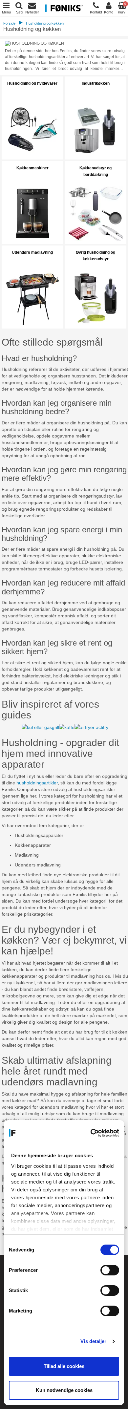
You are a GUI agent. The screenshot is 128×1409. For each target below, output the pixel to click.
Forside (9, 23)
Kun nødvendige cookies (64, 1390)
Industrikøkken (96, 83)
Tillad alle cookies (64, 1366)
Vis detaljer (93, 1341)
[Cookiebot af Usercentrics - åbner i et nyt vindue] (91, 1133)
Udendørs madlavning (32, 252)
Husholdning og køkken (45, 23)
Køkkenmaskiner (32, 168)
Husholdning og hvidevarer (32, 83)
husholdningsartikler (37, 782)
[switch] (109, 1270)
